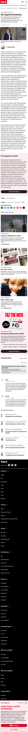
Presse (2, 546)
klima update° (4, 590)
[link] (2, 5)
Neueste (21, 358)
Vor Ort (3, 634)
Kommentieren (10, 202)
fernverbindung (5, 586)
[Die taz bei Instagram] (15, 465)
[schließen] (25, 702)
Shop (2, 681)
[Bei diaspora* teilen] (17, 208)
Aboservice (4, 698)
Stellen (2, 542)
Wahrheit (3, 498)
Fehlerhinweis (18, 202)
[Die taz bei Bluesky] (12, 465)
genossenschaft (5, 559)
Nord (2, 495)
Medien (15, 8)
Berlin (2, 492)
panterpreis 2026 (5, 573)
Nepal (2, 509)
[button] (26, 2)
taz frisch (3, 613)
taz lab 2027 (4, 644)
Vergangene (4, 640)
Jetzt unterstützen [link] (14, 191)
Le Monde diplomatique (7, 661)
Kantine (3, 678)
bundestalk (3, 583)
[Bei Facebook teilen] (11, 208)
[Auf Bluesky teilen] (8, 208)
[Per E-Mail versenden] (2, 208)
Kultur (2, 485)
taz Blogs (3, 654)
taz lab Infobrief (5, 620)
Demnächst (4, 630)
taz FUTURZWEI (5, 657)
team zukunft (4, 610)
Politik (2, 475)
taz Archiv (3, 664)
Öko (2, 478)
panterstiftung (4, 569)
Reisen (2, 675)
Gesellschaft (9, 8)
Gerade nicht (20, 702)
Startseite (3, 8)
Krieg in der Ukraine (6, 512)
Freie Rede (3, 596)
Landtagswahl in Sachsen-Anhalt (9, 519)
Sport (2, 488)
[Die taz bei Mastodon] (9, 465)
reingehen (3, 600)
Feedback (3, 695)
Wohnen (3, 515)
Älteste (25, 358)
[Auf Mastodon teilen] (5, 208)
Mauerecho (4, 593)
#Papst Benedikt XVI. (10, 198)
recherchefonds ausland (7, 566)
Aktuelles (3, 532)
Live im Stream (4, 637)
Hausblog (3, 536)
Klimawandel (4, 522)
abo (2, 556)
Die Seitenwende (5, 539)
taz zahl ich (3, 563)
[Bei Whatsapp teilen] (14, 208)
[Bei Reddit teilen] (21, 208)
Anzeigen (3, 685)
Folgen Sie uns (4, 465)
